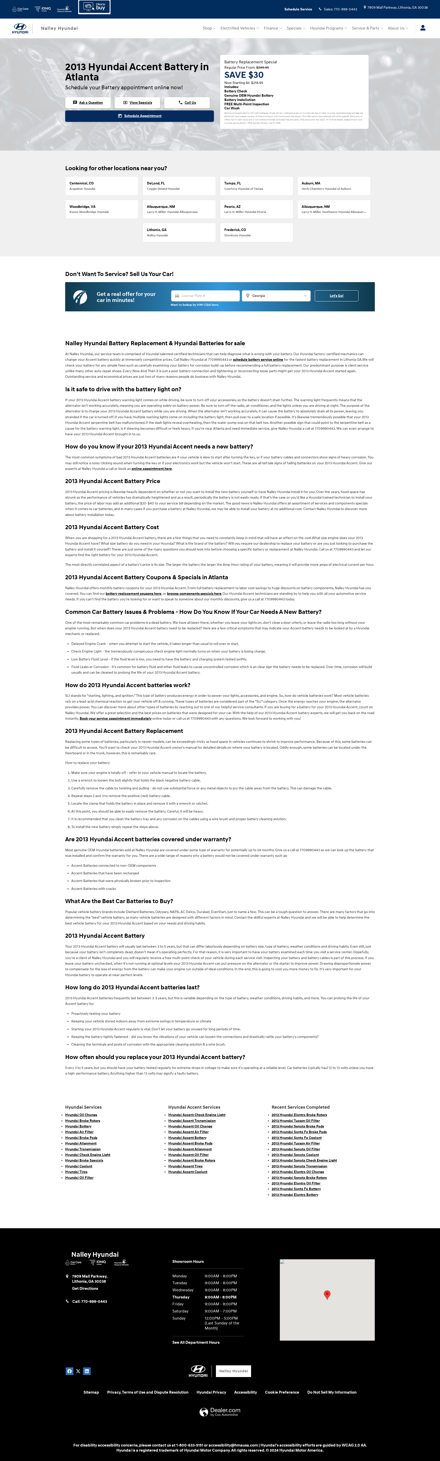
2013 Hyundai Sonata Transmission (299, 1166)
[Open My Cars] (421, 28)
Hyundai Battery (78, 1126)
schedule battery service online (258, 359)
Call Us (187, 102)
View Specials (137, 102)
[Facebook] (69, 1371)
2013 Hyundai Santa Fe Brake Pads (299, 1132)
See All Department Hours (195, 1342)
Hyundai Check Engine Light (87, 1155)
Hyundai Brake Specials (84, 1160)
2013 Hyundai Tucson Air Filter (296, 1143)
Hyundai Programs (326, 28)
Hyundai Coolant (78, 1166)
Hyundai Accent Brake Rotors (191, 1160)
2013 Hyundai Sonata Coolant (295, 1155)
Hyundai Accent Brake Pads (190, 1143)
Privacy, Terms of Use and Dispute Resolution (147, 1392)
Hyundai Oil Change (81, 1115)
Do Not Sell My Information (331, 1392)
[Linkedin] (87, 1371)
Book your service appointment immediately (116, 718)
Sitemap (91, 1392)
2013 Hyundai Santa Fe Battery (296, 1189)
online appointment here (152, 469)
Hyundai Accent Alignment (190, 1149)
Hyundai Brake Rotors (82, 1121)
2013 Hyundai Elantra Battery (295, 1195)
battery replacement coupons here (133, 593)
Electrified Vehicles (238, 28)
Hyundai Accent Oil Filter (188, 1155)
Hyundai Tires (76, 1172)
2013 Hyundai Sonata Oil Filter (296, 1149)
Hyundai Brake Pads (81, 1138)
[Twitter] (78, 1371)
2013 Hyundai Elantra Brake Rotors (299, 1115)
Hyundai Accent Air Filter (188, 1132)
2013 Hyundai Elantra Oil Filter (296, 1183)
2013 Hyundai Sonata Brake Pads (298, 1126)
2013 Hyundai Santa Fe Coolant (297, 1138)
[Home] (22, 28)
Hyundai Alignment (81, 1143)
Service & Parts (365, 28)
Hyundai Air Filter (79, 1132)
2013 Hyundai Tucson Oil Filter (296, 1121)
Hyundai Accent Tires (185, 1166)
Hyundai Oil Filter (79, 1178)
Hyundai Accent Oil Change (190, 1126)
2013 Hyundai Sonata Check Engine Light (304, 1160)
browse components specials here (194, 593)
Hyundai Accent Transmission (192, 1121)
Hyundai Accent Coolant (187, 1172)
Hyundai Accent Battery (187, 1138)
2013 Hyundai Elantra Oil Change (298, 1172)
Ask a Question (88, 102)
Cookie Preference (282, 1392)
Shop (207, 28)
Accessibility (245, 1392)
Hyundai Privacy (211, 1392)
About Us (396, 28)
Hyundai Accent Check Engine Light (196, 1115)
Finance (271, 28)
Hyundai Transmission (83, 1149)
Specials (294, 28)
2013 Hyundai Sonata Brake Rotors (299, 1178)
